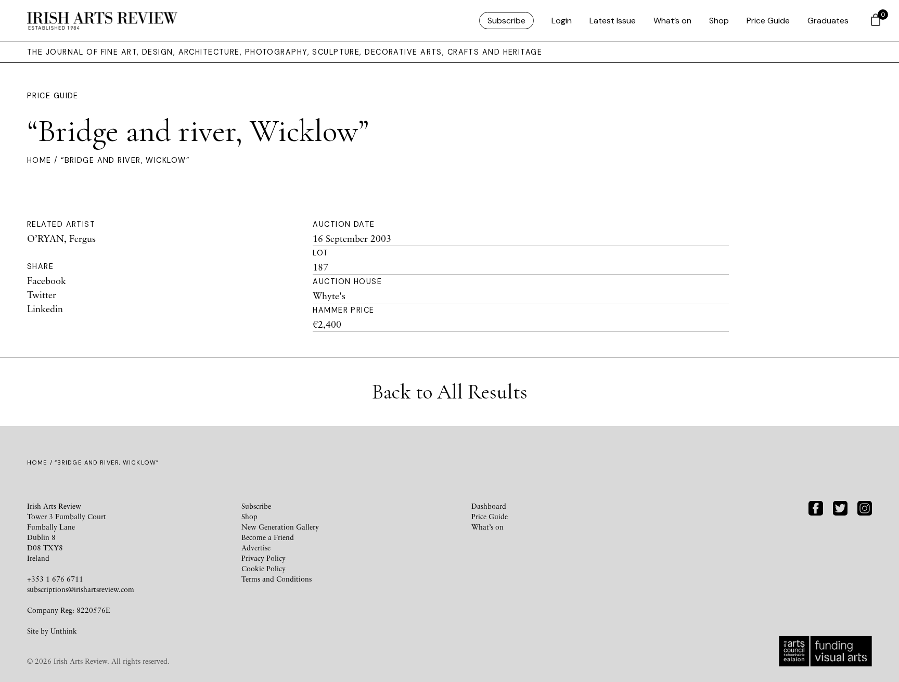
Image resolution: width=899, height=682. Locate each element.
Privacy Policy (263, 558)
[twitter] (840, 507)
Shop (719, 20)
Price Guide (768, 20)
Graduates (828, 20)
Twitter (41, 294)
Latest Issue (612, 20)
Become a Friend (267, 537)
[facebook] (815, 507)
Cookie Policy (263, 568)
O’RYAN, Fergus (61, 238)
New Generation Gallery (280, 526)
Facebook (46, 280)
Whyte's (329, 295)
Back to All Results (450, 391)
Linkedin (45, 308)
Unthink (63, 630)
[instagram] (864, 507)
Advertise (256, 547)
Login (561, 20)
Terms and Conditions (276, 578)
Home (39, 160)
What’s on (672, 20)
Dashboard (488, 505)
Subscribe (506, 20)
